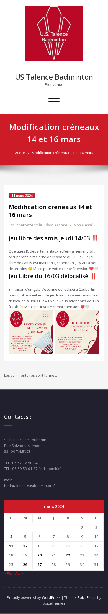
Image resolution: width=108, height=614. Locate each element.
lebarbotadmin (28, 225)
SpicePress (87, 597)
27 (39, 564)
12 (25, 545)
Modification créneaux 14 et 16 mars (62, 152)
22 (68, 555)
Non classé (83, 225)
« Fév (8, 573)
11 (11, 545)
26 (25, 564)
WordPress (51, 597)
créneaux (63, 225)
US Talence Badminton (54, 77)
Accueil (21, 152)
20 (39, 555)
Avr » (19, 573)
